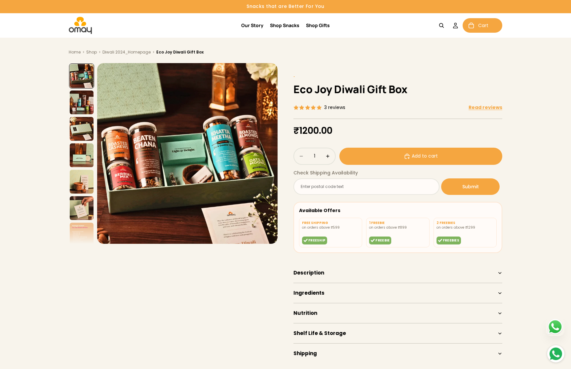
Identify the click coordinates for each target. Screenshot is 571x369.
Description (308, 272)
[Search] (441, 25)
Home (75, 52)
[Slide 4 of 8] (82, 155)
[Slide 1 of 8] (82, 76)
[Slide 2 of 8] (82, 102)
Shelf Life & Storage (319, 333)
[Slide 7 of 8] (82, 234)
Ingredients (308, 292)
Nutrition (305, 313)
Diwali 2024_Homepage (126, 52)
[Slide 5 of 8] (82, 182)
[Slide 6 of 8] (82, 208)
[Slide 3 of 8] (82, 129)
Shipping (305, 353)
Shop (91, 52)
